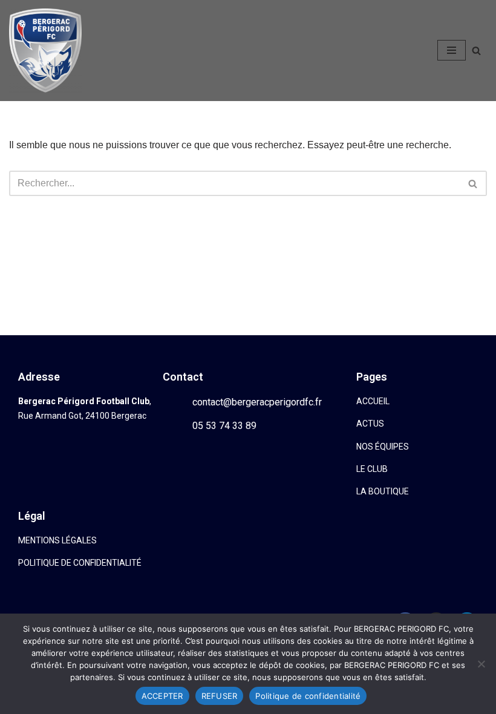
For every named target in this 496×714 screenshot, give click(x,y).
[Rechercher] (476, 50)
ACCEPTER (162, 696)
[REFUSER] (481, 664)
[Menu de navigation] (451, 50)
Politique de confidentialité (308, 696)
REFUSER (219, 696)
